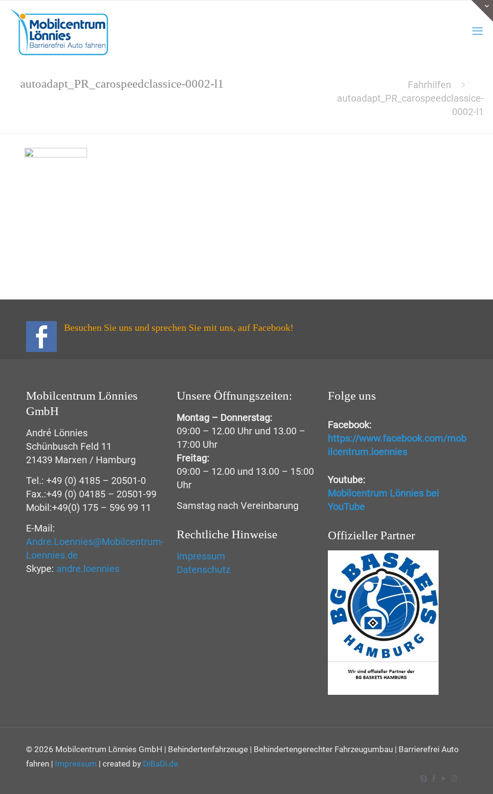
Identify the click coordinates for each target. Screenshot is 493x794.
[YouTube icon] (443, 778)
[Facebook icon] (433, 778)
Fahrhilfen (429, 85)
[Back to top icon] (452, 777)
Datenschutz (204, 569)
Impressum (201, 556)
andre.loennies (87, 568)
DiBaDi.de (160, 763)
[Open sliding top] (482, 11)
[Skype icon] (423, 778)
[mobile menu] (477, 31)
